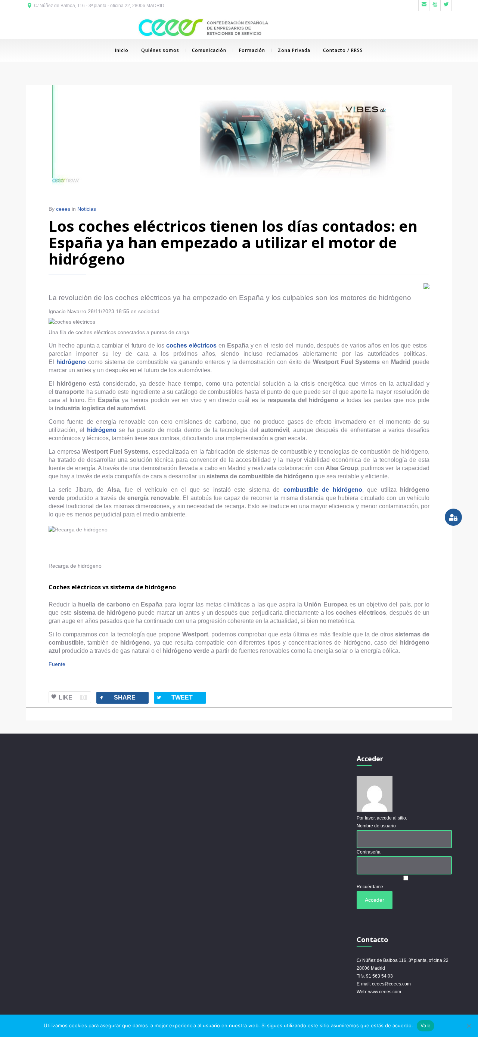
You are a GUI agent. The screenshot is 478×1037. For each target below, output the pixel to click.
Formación (252, 50)
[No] (468, 1026)
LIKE (72, 697)
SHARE (117, 697)
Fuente (57, 664)
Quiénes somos (160, 50)
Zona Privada (294, 50)
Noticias (86, 209)
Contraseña (369, 852)
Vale (425, 1025)
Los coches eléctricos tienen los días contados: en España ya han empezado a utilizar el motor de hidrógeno (233, 242)
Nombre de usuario (376, 825)
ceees (63, 209)
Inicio (121, 50)
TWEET (174, 697)
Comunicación (209, 50)
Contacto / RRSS (343, 50)
